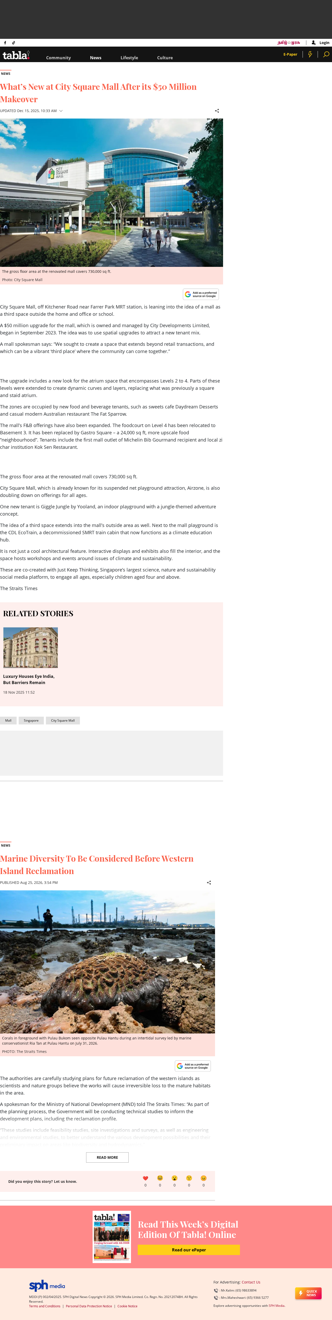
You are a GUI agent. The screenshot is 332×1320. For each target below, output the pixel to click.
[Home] (47, 1286)
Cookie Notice (127, 1306)
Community (58, 58)
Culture (165, 58)
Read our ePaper (189, 1250)
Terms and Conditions (44, 1306)
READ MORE (107, 1157)
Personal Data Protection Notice (89, 1306)
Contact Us (251, 1282)
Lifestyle (129, 58)
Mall (8, 720)
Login (324, 42)
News (95, 58)
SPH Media (277, 1305)
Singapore (31, 720)
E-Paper (290, 54)
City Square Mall (63, 720)
